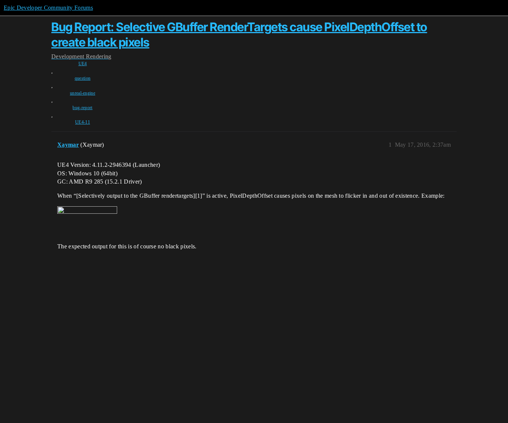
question (83, 78)
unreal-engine (82, 93)
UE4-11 (82, 122)
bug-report (82, 107)
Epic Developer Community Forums (48, 7)
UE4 (82, 63)
